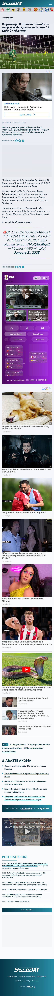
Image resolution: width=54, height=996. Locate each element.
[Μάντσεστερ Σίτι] (41, 10)
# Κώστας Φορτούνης (33, 748)
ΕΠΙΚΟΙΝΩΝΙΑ (12, 977)
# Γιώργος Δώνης (18, 745)
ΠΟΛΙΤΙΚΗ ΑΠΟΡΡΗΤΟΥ (27, 977)
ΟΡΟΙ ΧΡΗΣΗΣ (41, 977)
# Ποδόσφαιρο (9, 751)
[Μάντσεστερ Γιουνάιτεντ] (36, 10)
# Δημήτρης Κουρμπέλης (39, 745)
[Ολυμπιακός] (3, 10)
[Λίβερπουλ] (30, 10)
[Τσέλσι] (47, 10)
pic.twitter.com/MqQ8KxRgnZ (27, 244)
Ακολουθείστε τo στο (27, 808)
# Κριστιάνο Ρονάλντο (12, 748)
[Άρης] (25, 10)
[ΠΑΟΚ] (19, 10)
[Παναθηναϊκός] (8, 10)
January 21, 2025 (27, 252)
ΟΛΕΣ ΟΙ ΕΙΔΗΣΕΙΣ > (27, 910)
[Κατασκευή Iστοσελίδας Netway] (30, 987)
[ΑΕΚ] (14, 10)
